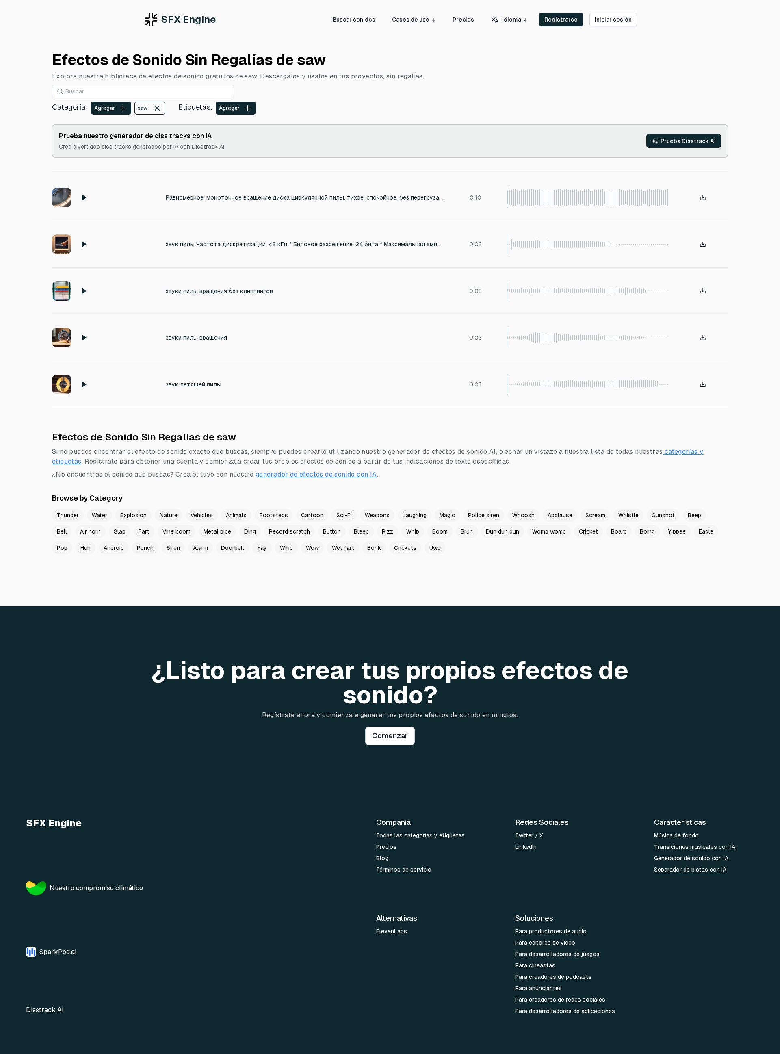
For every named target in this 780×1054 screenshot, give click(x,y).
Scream (595, 515)
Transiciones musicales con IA (694, 847)
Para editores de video (545, 942)
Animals (236, 515)
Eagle (706, 531)
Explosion (133, 515)
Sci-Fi (344, 515)
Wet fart (343, 547)
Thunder (68, 515)
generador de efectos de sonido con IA (316, 474)
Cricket (588, 531)
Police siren (483, 515)
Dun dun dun (502, 531)
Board (619, 531)
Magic (447, 515)
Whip (412, 531)
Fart (144, 531)
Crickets (405, 547)
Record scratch (289, 531)
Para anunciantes (538, 988)
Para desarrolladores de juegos (557, 954)
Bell (62, 531)
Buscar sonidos (354, 19)
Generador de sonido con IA (691, 858)
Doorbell (232, 547)
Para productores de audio (551, 931)
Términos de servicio (403, 869)
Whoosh (523, 515)
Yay (262, 547)
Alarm (200, 547)
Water (99, 515)
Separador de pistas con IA (690, 869)
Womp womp (549, 531)
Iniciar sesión (613, 19)
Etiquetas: (195, 107)
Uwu (435, 547)
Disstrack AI (45, 1010)
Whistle (628, 515)
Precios (463, 19)
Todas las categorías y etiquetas (420, 835)
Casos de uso (410, 19)
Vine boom (176, 531)
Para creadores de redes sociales (560, 999)
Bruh (467, 531)
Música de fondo (676, 835)
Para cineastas (535, 965)
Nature (169, 515)
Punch (145, 547)
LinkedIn (526, 847)
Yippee (677, 531)
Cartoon (312, 515)
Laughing (415, 515)
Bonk (374, 547)
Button (332, 531)
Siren (173, 547)
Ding (250, 531)
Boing (647, 531)
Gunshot (663, 515)
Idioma (511, 19)
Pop (62, 547)
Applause (560, 515)
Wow (312, 547)
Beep (694, 515)
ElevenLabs (391, 931)
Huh (85, 547)
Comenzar (390, 735)
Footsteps (274, 515)
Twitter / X (529, 835)
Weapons (377, 515)
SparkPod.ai (57, 952)
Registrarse (561, 19)
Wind (286, 547)
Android (114, 547)
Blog (382, 858)
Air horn (90, 531)
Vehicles (202, 515)
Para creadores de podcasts (553, 977)
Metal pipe (217, 531)
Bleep (361, 531)
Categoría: (70, 107)
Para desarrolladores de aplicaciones (565, 1011)
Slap (120, 531)
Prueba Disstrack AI (688, 141)
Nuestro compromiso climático (96, 888)
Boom (440, 531)
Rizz (387, 531)
